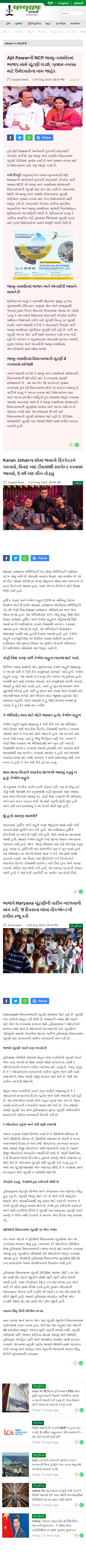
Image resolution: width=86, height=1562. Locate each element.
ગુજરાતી (78, 3)
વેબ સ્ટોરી (71, 31)
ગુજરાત (18, 23)
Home (9, 43)
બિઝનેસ (42, 31)
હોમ (8, 23)
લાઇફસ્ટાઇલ (57, 31)
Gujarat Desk (20, 79)
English (63, 3)
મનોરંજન (75, 23)
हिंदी (50, 3)
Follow (46, 137)
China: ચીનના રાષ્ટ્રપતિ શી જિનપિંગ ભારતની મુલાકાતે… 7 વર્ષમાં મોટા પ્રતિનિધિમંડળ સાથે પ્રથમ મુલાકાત (55, 1525)
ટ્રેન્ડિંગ (6, 31)
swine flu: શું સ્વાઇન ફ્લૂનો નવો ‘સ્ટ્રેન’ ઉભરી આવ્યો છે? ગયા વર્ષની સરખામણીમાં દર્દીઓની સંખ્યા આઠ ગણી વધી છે (57, 1495)
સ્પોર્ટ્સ (62, 23)
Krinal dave (15, 925)
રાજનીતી (18, 31)
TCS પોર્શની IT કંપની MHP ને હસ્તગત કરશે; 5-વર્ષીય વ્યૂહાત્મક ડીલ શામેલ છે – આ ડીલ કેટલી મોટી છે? (57, 1432)
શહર (48, 23)
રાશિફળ (30, 31)
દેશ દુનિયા (36, 23)
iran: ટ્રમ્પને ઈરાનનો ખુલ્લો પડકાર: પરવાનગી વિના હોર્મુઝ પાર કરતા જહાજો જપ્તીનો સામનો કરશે (56, 1464)
